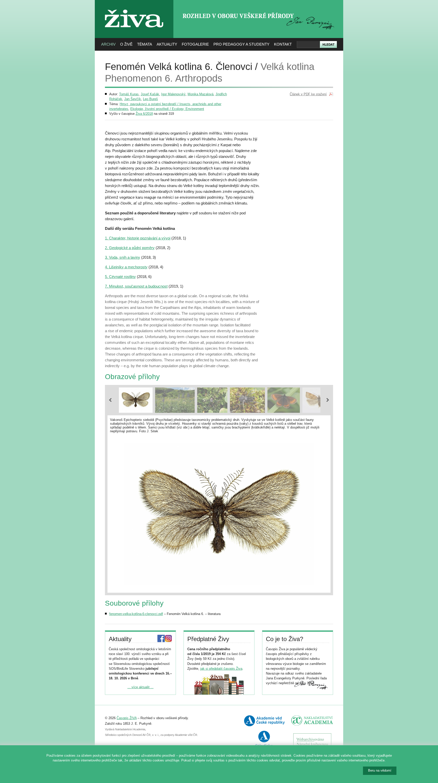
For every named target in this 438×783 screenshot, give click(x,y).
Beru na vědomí (379, 770)
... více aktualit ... (140, 687)
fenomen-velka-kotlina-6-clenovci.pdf (136, 614)
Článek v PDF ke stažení (308, 94)
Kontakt (283, 44)
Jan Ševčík (132, 99)
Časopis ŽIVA (127, 718)
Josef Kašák (150, 94)
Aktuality (167, 44)
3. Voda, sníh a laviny (122, 257)
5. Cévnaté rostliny (120, 276)
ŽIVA (134, 8)
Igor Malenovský (173, 94)
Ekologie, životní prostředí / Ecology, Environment (167, 109)
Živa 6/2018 (144, 114)
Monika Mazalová (200, 94)
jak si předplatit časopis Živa (221, 668)
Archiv (108, 44)
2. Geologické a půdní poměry (130, 248)
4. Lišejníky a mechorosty (126, 267)
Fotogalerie (195, 44)
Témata (144, 44)
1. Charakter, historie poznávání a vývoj (137, 238)
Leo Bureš (150, 99)
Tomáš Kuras (129, 94)
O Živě (126, 44)
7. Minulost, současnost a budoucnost (136, 286)
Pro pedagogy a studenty (241, 44)
